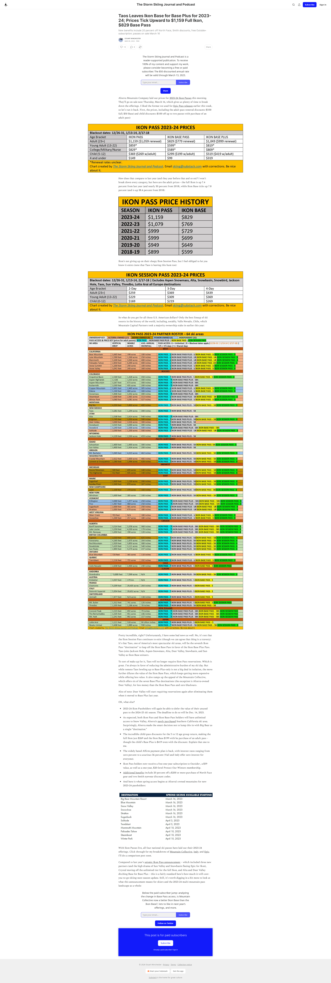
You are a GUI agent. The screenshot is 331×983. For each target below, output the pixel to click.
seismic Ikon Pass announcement (162, 862)
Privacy (166, 964)
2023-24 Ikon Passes (180, 98)
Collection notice (185, 964)
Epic (206, 852)
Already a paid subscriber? (165, 950)
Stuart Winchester (133, 38)
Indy (196, 852)
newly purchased (167, 721)
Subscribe (309, 4)
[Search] (293, 4)
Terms (173, 964)
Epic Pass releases (183, 106)
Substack (153, 977)
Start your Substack (159, 971)
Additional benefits (133, 773)
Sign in (323, 4)
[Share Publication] (299, 4)
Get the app (178, 971)
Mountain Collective (181, 852)
